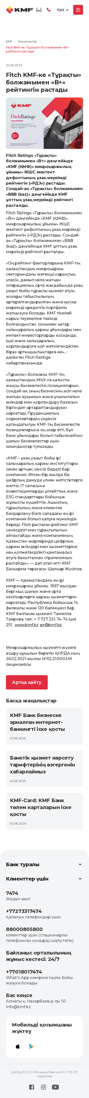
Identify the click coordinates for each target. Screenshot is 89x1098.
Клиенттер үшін (27, 879)
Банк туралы (23, 864)
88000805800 (24, 929)
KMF (9, 41)
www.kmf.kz (27, 624)
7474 (12, 893)
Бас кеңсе (19, 995)
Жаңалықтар (27, 41)
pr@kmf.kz (51, 624)
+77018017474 (24, 972)
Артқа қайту (27, 682)
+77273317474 (24, 911)
